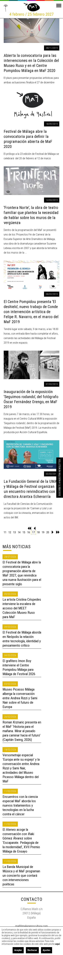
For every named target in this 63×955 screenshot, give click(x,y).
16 (28, 532)
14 (19, 532)
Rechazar (32, 950)
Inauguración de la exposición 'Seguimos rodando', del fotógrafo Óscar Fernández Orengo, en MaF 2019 (31, 399)
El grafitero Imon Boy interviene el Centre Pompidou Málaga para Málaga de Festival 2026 (19, 667)
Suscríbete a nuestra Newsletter (59, 477)
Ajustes (46, 950)
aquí (57, 944)
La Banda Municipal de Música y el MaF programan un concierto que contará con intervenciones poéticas (21, 875)
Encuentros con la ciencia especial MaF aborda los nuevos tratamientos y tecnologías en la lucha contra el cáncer (20, 805)
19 (43, 532)
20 (47, 532)
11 (5, 532)
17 (33, 532)
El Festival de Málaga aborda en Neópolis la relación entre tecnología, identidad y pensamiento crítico (22, 638)
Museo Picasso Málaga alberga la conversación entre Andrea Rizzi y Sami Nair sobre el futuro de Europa (20, 698)
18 (38, 532)
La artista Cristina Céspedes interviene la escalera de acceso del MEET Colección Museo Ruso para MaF (22, 608)
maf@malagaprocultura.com (31, 926)
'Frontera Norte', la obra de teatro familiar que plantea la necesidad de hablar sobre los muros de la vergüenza (31, 215)
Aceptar (18, 950)
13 (14, 532)
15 (24, 532)
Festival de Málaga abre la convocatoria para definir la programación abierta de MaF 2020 (28, 139)
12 (9, 532)
